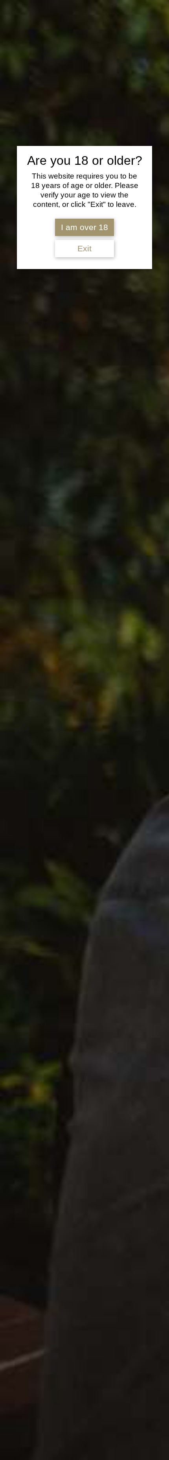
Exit (84, 248)
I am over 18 (84, 227)
